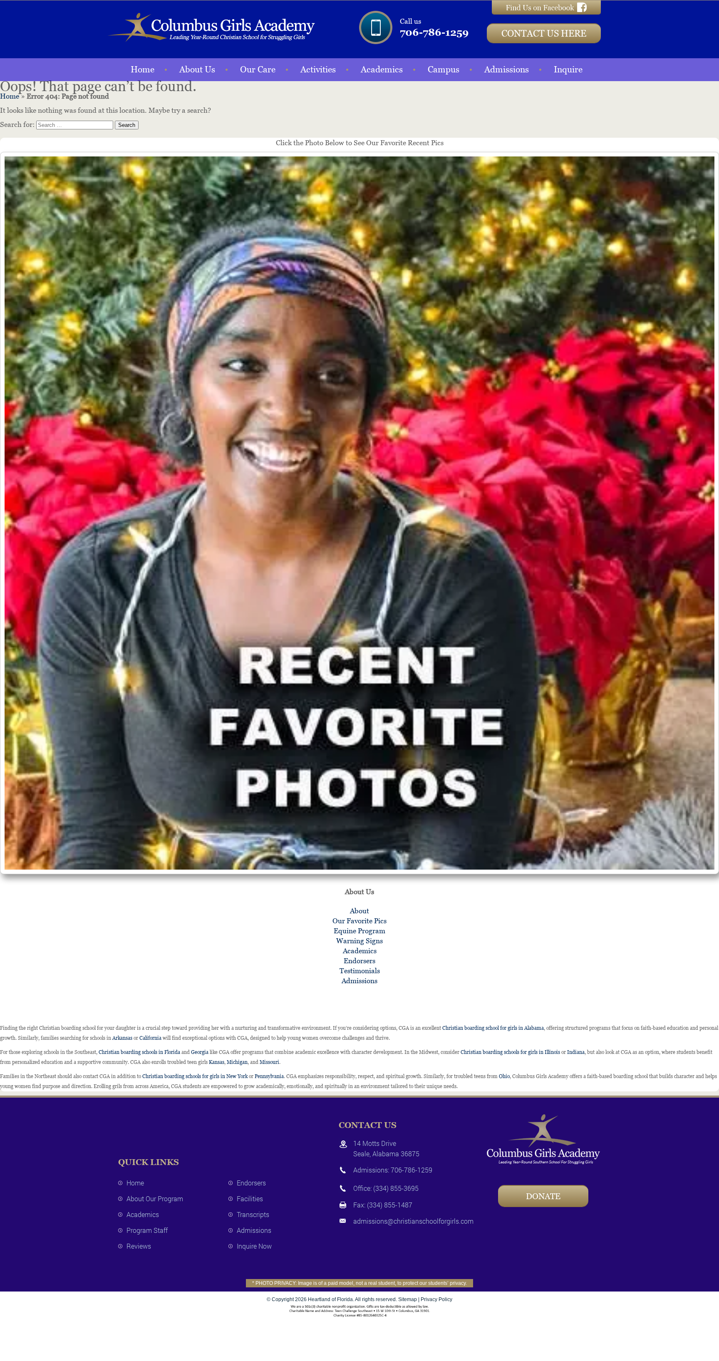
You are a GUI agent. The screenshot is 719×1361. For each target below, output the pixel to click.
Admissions (506, 69)
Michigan (237, 1062)
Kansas (216, 1062)
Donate (543, 1196)
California (150, 1038)
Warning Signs (359, 941)
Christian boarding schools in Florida (139, 1052)
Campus (443, 69)
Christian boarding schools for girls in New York (195, 1076)
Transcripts (253, 1214)
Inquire (568, 69)
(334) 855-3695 (396, 1188)
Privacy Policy (436, 1299)
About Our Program (154, 1198)
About (359, 911)
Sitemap (407, 1299)
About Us (197, 69)
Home (142, 69)
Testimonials (360, 971)
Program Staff (147, 1230)
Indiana (576, 1052)
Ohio (504, 1076)
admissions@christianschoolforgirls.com (413, 1221)
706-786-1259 (434, 32)
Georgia (199, 1052)
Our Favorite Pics (359, 921)
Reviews (138, 1246)
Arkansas (122, 1038)
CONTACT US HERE (543, 33)
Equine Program (359, 931)
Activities (318, 69)
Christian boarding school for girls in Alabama (493, 1028)
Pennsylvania (269, 1076)
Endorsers (359, 961)
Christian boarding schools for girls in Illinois (510, 1052)
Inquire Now (254, 1246)
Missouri (269, 1062)
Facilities (250, 1198)
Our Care (257, 69)
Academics (382, 69)
